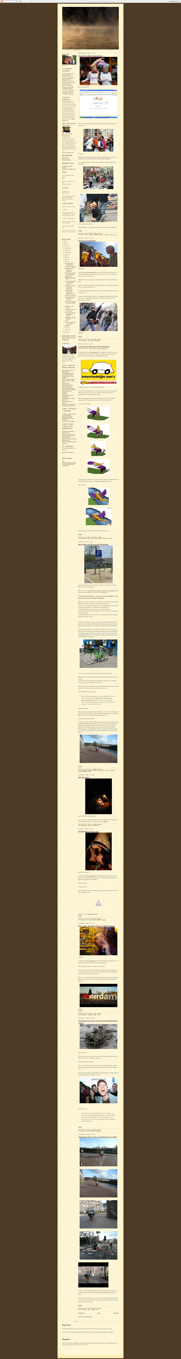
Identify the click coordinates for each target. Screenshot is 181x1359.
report (103, 481)
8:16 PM (94, 1129)
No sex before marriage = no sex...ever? (70, 310)
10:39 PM (94, 769)
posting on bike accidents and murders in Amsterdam (101, 590)
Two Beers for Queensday (70, 266)
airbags (88, 538)
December (67, 246)
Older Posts (116, 1313)
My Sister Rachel (66, 383)
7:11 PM (94, 918)
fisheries (93, 919)
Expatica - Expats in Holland (68, 421)
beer (89, 340)
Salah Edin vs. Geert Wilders (69, 306)
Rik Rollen (67, 325)
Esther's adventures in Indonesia (69, 438)
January (67, 331)
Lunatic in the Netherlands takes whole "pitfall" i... (70, 303)
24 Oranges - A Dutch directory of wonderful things (69, 414)
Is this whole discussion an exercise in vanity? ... (68, 74)
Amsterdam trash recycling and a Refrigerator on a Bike (97, 1137)
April (66, 261)
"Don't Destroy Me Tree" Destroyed (70, 318)
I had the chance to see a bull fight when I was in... (68, 83)
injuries (100, 538)
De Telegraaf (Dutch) (90, 272)
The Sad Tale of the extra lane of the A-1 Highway (70, 314)
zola (115, 234)
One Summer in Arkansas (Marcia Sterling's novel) (67, 373)
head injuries (112, 770)
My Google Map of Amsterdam (69, 462)
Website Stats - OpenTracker (68, 388)
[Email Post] (102, 233)
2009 (65, 243)
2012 (65, 241)
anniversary (90, 1014)
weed (99, 1014)
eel (87, 919)
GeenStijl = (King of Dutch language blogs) (68, 432)
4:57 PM (94, 1013)
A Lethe (66, 9)
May (66, 259)
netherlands (96, 234)
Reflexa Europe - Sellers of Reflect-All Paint (68, 371)
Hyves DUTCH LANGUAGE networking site (68, 464)
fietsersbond (94, 352)
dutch (83, 234)
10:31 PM (94, 824)
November (67, 248)
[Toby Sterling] (66, 158)
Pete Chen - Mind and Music (68, 379)
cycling (96, 538)
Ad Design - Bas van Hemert (68, 405)
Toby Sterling (68, 133)
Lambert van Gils (66, 440)
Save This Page (65, 339)
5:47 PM (94, 339)
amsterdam (84, 340)
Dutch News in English (67, 416)
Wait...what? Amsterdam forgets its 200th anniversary (70, 282)
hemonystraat (95, 825)
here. (92, 1062)
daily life (89, 825)
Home (98, 1313)
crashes (103, 770)
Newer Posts (81, 1313)
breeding (84, 919)
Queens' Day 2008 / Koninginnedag (69, 263)
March (66, 327)
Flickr (63, 461)
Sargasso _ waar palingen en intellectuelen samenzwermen (68, 434)
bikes (92, 538)
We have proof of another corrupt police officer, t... (68, 87)
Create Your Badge (66, 160)
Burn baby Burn (68, 276)
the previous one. (103, 348)
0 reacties (99, 233)
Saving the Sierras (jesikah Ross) (69, 389)
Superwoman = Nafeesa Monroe (69, 404)
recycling (93, 1309)
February (67, 329)
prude (92, 340)
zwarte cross (98, 1130)
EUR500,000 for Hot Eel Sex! (88, 831)
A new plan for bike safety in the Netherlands (69, 269)
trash (97, 1309)
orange (101, 234)
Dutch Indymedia (66, 437)
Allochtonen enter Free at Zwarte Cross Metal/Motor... (70, 287)
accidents (84, 538)
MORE (80, 231)
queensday (106, 234)
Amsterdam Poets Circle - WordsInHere (67, 396)
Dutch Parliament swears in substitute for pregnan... (70, 298)
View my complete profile (68, 152)
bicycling (95, 770)
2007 (65, 332)
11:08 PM (94, 233)
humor (95, 1014)
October (67, 250)
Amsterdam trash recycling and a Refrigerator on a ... (70, 292)
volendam (104, 919)
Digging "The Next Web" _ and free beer (70, 323)
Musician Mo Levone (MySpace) (67, 391)
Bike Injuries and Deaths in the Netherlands (70, 273)
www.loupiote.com (92, 914)
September (67, 252)
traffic (90, 771)
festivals (90, 234)
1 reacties (99, 339)
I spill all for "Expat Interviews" (69, 169)
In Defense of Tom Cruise (70, 295)
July (66, 256)
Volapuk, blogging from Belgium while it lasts (67, 385)
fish (90, 919)
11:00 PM (94, 1308)
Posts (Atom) (88, 1316)
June (66, 257)
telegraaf (98, 919)
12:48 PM (94, 537)
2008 (65, 244)
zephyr (111, 234)
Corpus (66, 320)
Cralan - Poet (65, 393)
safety (110, 538)
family (86, 234)
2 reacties (99, 537)
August (66, 254)
